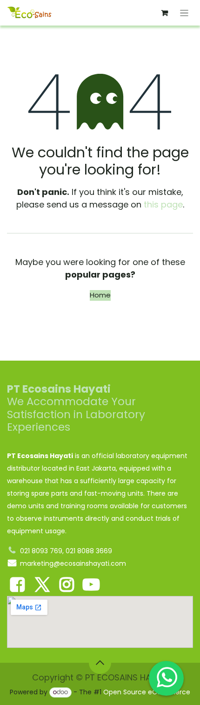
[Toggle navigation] (184, 13)
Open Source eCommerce (146, 692)
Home (100, 295)
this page (163, 204)
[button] (100, 663)
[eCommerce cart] (164, 13)
